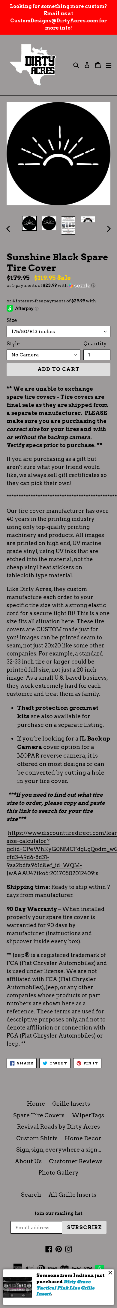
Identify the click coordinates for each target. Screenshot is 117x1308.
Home (36, 1103)
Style (13, 344)
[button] (58, 285)
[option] (29, 223)
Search (31, 1194)
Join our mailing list (58, 1213)
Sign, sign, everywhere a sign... (58, 1149)
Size (12, 320)
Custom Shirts (37, 1138)
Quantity (94, 344)
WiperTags (88, 1115)
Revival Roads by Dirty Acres (58, 1126)
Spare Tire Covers (38, 1115)
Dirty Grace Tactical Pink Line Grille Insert (65, 1287)
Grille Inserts (71, 1103)
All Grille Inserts (72, 1194)
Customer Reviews (76, 1161)
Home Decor (83, 1138)
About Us (28, 1161)
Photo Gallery (58, 1172)
